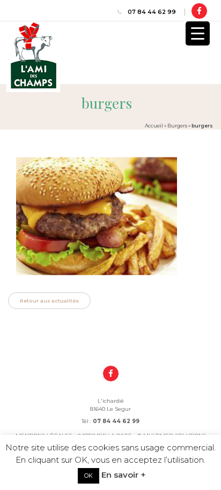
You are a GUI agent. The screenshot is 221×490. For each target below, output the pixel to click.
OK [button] (88, 475)
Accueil (154, 126)
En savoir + (123, 475)
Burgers (177, 126)
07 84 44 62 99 (152, 12)
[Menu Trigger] (198, 33)
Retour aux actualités (49, 301)
